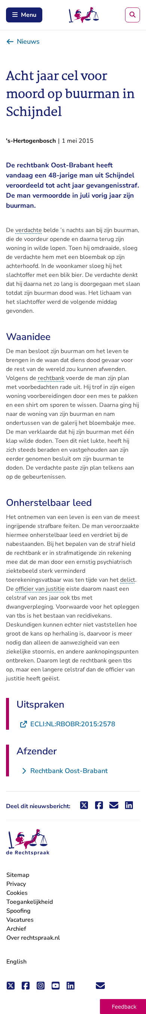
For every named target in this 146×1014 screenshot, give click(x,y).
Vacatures (20, 920)
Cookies (17, 893)
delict (127, 580)
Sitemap (17, 875)
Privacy (16, 884)
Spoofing (18, 911)
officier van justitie (40, 589)
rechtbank (51, 378)
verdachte (28, 230)
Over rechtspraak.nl (33, 938)
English (16, 962)
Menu (28, 15)
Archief (16, 929)
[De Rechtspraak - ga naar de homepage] (27, 842)
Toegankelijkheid (29, 902)
